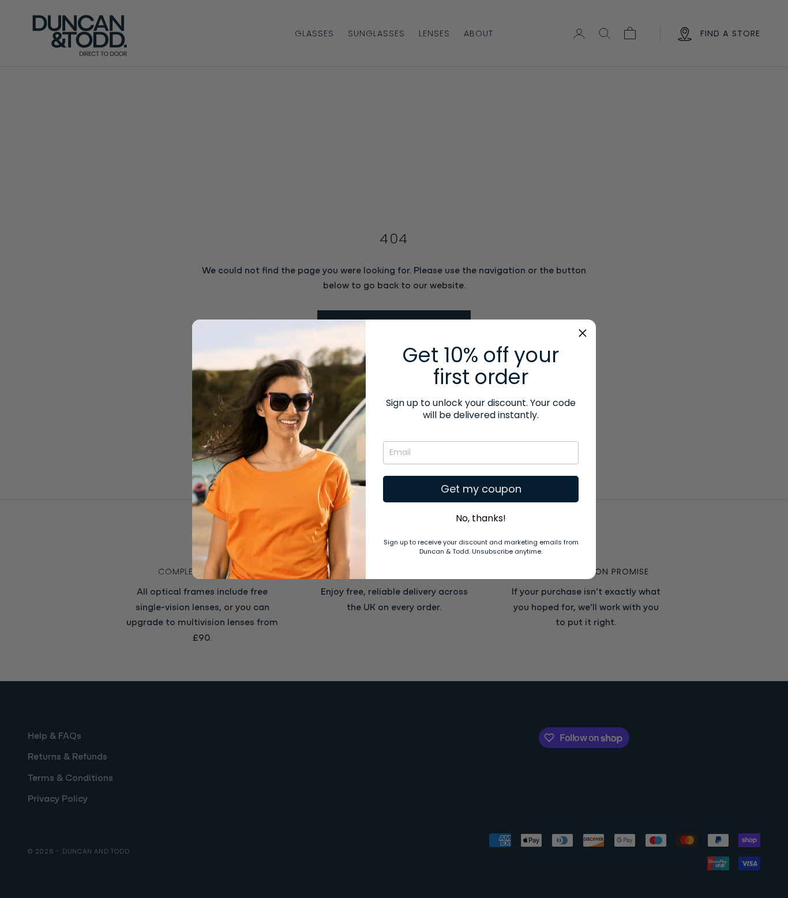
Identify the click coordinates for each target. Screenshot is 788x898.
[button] (582, 332)
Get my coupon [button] (481, 489)
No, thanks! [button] (481, 518)
